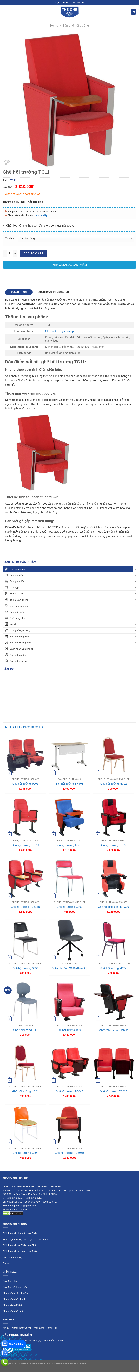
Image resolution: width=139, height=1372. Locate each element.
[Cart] (133, 12)
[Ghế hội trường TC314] (25, 817)
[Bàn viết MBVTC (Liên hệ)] (113, 1001)
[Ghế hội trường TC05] (25, 755)
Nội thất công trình (19, 636)
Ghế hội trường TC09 (69, 1029)
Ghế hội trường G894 (25, 1152)
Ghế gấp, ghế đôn (19, 606)
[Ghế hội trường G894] (25, 1125)
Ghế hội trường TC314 (25, 845)
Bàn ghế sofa (17, 612)
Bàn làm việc (16, 575)
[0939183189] (4, 1353)
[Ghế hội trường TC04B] (69, 1063)
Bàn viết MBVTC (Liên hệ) (113, 1029)
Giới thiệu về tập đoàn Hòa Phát (20, 1251)
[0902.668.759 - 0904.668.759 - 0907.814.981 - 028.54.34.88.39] (4, 1362)
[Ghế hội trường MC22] (113, 755)
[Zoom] (7, 163)
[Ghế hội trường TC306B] (69, 1125)
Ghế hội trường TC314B (25, 906)
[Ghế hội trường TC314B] (25, 878)
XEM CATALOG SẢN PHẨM (69, 264)
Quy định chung (11, 1281)
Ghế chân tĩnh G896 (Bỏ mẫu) (69, 968)
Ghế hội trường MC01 (25, 1091)
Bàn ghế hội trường (76, 25)
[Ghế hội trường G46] (25, 1001)
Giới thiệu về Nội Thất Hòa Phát (20, 1245)
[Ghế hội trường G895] (25, 940)
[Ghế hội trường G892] (69, 878)
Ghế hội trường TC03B (113, 845)
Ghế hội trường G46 (25, 1029)
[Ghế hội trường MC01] (25, 1063)
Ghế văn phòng (18, 569)
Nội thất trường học (20, 642)
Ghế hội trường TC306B (69, 1152)
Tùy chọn (9, 238)
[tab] (19, 292)
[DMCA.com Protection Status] (13, 1213)
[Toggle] (135, 569)
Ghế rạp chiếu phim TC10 (113, 906)
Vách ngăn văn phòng (21, 648)
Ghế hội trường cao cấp (59, 331)
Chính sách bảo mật (13, 1311)
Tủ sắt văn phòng (19, 599)
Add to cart (33, 253)
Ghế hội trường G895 (25, 968)
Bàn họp (14, 587)
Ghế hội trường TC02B (113, 1091)
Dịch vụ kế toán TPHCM (59, 1367)
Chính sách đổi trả (12, 1305)
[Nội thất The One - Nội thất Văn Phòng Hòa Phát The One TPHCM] (69, 12)
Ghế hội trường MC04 (113, 968)
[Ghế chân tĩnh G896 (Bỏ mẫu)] (69, 940)
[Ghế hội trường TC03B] (113, 817)
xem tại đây (40, 215)
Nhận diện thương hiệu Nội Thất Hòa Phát (25, 1239)
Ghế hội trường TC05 (25, 783)
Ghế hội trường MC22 (113, 783)
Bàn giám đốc (17, 581)
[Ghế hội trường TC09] (69, 1001)
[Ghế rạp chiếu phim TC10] (113, 878)
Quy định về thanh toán (15, 1287)
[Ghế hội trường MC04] (113, 940)
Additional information (53, 292)
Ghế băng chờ (17, 618)
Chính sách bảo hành (14, 1299)
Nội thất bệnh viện (19, 661)
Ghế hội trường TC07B (69, 845)
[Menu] (5, 12)
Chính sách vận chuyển (15, 1293)
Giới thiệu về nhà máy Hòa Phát (20, 1233)
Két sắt (13, 624)
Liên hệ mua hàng (12, 1257)
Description (19, 292)
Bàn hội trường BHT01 (69, 783)
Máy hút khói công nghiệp (86, 1367)
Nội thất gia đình (18, 655)
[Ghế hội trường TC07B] (69, 817)
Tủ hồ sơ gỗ (16, 593)
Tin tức (6, 1263)
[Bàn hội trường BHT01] (69, 755)
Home (54, 25)
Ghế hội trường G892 (69, 906)
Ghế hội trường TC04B (69, 1091)
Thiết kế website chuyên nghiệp (104, 1363)
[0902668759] (4, 1344)
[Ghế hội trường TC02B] (113, 1063)
